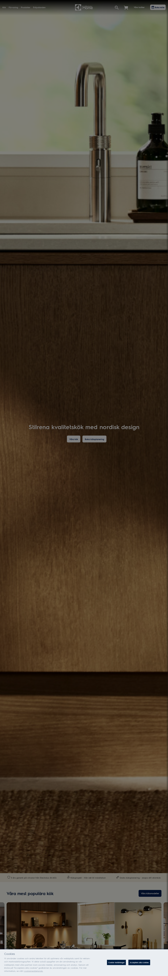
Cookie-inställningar (116, 962)
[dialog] (84, 962)
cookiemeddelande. (33, 971)
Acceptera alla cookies (139, 962)
